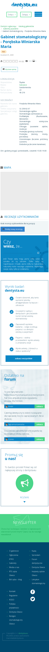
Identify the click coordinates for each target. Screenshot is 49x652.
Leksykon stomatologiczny (38, 581)
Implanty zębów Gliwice (38, 573)
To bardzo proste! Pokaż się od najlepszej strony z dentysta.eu (21, 469)
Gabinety (12, 563)
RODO (11, 599)
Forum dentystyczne (37, 561)
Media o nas (14, 567)
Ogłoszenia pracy (13, 557)
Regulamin (13, 595)
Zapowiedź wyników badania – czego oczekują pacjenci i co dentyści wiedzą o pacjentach (26, 328)
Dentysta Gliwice (38, 567)
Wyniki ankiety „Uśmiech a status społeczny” (26, 349)
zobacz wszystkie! (23, 358)
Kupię (34, 551)
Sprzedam (36, 555)
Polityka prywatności (14, 606)
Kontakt (12, 591)
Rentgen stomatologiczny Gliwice (15, 620)
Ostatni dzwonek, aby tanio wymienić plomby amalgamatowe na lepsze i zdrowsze (27, 301)
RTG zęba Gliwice (13, 573)
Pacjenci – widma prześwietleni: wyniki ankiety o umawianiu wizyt (27, 340)
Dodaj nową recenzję (13, 229)
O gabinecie (14, 551)
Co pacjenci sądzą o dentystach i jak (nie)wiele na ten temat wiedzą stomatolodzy (26, 315)
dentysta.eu (23, 633)
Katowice (23, 85)
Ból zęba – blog (15, 579)
